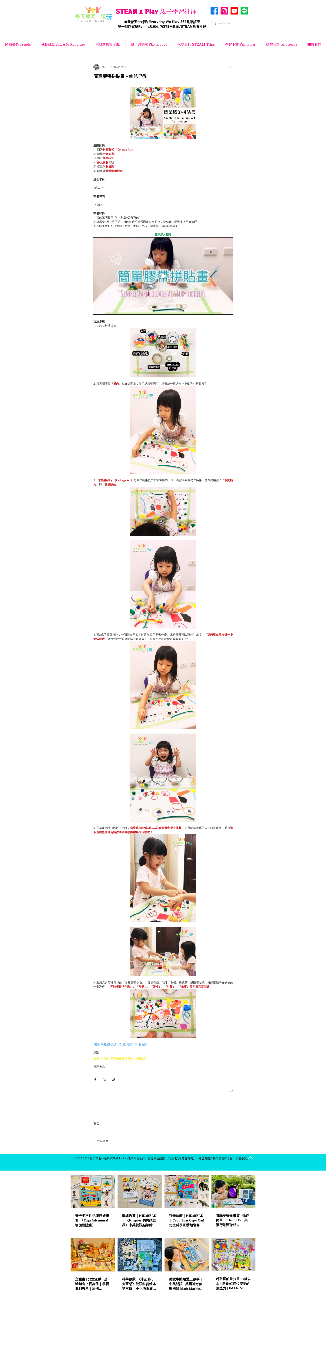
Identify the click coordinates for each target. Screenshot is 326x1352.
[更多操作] (230, 67)
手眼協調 (141, 1058)
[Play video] (163, 276)
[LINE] (244, 11)
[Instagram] (224, 11)
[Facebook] (214, 11)
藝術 (96, 1058)
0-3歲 (104, 1058)
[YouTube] (234, 11)
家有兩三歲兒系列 (121, 1058)
